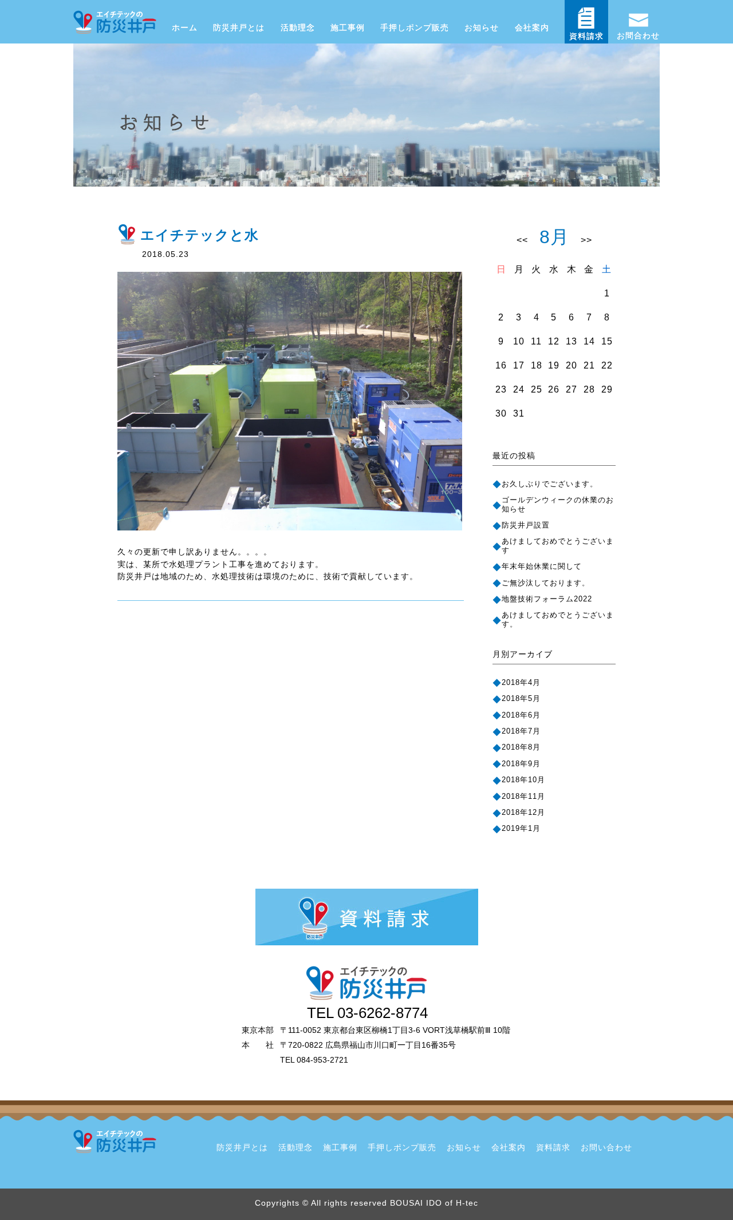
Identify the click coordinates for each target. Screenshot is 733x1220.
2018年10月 (523, 779)
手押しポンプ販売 (414, 27)
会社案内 (532, 27)
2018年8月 (521, 747)
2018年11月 (523, 796)
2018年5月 (521, 698)
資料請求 (586, 36)
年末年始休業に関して (542, 566)
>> (586, 240)
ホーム (185, 27)
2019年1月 (521, 828)
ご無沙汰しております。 (546, 583)
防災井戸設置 (526, 525)
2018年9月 (521, 763)
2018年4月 (521, 682)
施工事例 (347, 27)
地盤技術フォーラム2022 (547, 599)
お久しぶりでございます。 (550, 484)
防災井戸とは (239, 27)
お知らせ (481, 27)
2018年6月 (521, 715)
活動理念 (298, 27)
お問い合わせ (606, 1147)
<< (522, 240)
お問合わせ (638, 35)
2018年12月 (523, 812)
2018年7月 (521, 731)
